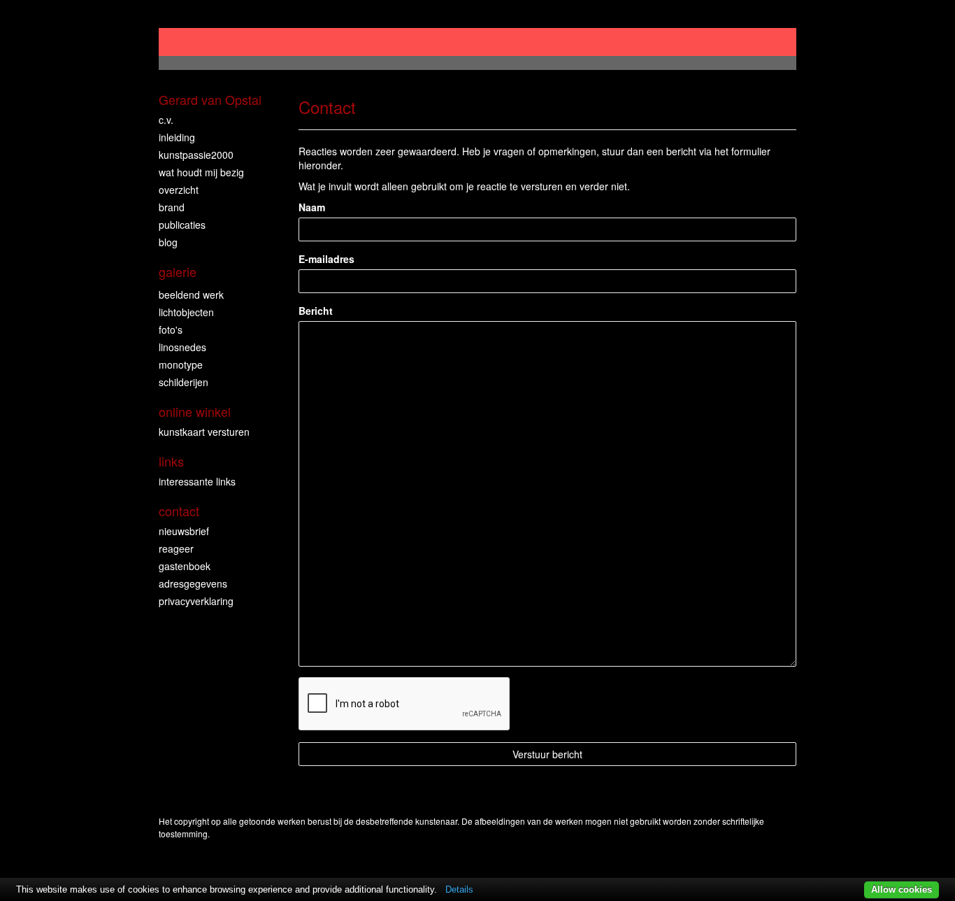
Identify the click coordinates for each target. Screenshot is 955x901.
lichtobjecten (186, 312)
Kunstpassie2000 (196, 155)
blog (168, 242)
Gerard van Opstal (210, 99)
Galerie (177, 272)
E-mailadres (326, 259)
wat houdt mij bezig (201, 172)
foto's (170, 329)
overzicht (179, 190)
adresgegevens (193, 583)
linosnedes (182, 347)
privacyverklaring (196, 601)
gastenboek (184, 566)
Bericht (316, 311)
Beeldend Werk (191, 294)
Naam (312, 207)
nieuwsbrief (184, 531)
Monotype (181, 364)
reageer (176, 548)
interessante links (197, 481)
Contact (179, 511)
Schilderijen (183, 382)
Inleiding (177, 137)
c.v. (166, 120)
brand (172, 207)
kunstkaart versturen (204, 432)
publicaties (182, 225)
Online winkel (195, 411)
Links (171, 461)
